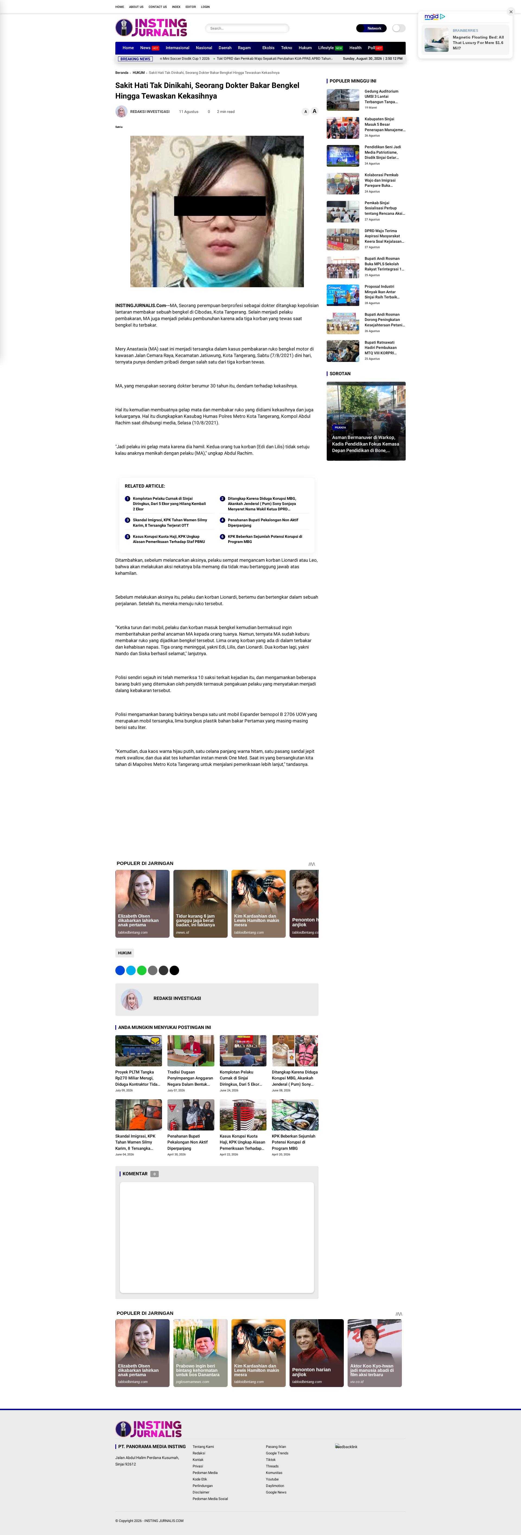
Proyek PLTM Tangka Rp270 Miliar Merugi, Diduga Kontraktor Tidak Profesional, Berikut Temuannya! (137, 1079)
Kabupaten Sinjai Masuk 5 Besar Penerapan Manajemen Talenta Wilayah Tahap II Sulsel (385, 125)
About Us (136, 7)
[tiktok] (394, 6)
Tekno (286, 47)
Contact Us (158, 7)
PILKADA (340, 427)
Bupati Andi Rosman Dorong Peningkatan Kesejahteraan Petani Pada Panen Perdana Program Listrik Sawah (384, 320)
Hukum (305, 47)
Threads (272, 1466)
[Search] (284, 28)
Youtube (272, 1479)
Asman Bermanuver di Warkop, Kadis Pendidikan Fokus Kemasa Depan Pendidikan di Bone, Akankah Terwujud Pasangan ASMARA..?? (365, 444)
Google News (276, 1492)
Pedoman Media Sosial (210, 1499)
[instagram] (378, 6)
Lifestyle (330, 47)
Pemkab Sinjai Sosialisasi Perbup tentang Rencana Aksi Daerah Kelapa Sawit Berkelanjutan (383, 208)
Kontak (198, 1460)
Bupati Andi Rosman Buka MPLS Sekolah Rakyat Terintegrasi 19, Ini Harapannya (385, 264)
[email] (163, 970)
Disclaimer (201, 1492)
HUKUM (139, 73)
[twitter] (370, 6)
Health (355, 47)
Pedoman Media (205, 1473)
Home (119, 7)
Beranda (121, 73)
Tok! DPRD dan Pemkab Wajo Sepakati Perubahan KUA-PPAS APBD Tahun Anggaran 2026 (239, 58)
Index (176, 7)
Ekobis (268, 47)
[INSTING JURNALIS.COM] (151, 34)
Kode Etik (200, 1479)
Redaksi (199, 1453)
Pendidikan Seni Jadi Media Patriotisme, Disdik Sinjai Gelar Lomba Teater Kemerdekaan (383, 153)
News (149, 47)
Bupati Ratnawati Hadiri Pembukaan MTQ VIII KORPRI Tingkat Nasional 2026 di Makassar (384, 348)
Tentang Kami (203, 1447)
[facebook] (362, 6)
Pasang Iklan (276, 1447)
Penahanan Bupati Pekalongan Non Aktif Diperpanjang (263, 523)
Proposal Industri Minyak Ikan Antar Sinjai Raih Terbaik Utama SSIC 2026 (381, 292)
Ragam (244, 47)
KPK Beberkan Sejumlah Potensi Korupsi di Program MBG (265, 539)
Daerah (225, 47)
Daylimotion (275, 1486)
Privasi (198, 1466)
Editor (191, 7)
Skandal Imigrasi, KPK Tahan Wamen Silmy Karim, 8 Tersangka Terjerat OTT (170, 523)
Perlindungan (203, 1486)
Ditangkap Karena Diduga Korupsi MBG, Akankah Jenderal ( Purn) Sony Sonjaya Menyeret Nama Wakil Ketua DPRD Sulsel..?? (262, 504)
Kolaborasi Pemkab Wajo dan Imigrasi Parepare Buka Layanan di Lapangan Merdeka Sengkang (383, 180)
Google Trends (277, 1453)
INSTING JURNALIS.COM (163, 1521)
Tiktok (271, 1460)
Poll (375, 47)
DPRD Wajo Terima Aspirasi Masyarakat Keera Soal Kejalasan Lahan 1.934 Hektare (383, 236)
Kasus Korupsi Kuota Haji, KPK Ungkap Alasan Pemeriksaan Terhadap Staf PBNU (169, 539)
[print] (152, 970)
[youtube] (386, 6)
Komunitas (274, 1473)
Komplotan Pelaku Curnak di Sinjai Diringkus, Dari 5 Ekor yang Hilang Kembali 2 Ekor (169, 503)
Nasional (204, 47)
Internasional (177, 47)
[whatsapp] (142, 970)
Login (205, 7)
